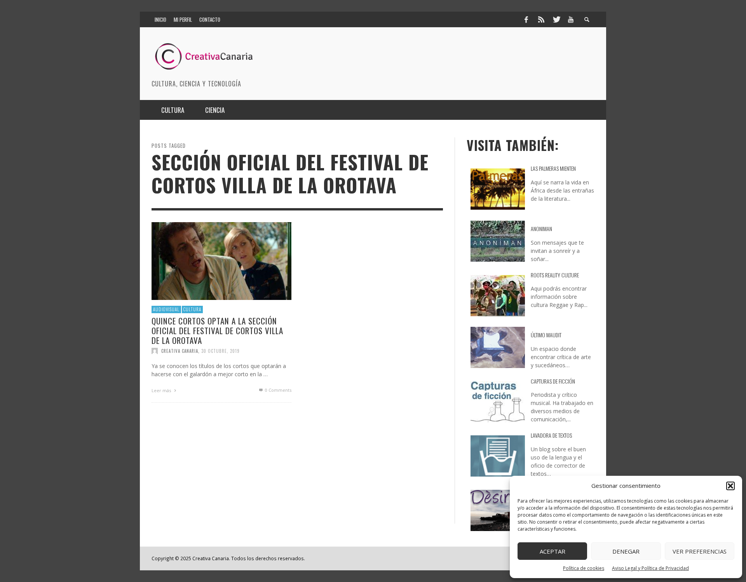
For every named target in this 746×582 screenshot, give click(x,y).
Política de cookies (583, 568)
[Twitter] (556, 19)
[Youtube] (570, 19)
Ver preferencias (700, 551)
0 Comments (277, 390)
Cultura (192, 309)
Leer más (162, 390)
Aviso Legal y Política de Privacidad (650, 568)
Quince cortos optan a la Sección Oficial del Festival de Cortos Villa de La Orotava (217, 330)
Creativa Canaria (179, 351)
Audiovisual (166, 309)
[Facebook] (526, 19)
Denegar (626, 551)
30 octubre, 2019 (220, 351)
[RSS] (541, 19)
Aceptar (552, 551)
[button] (730, 486)
